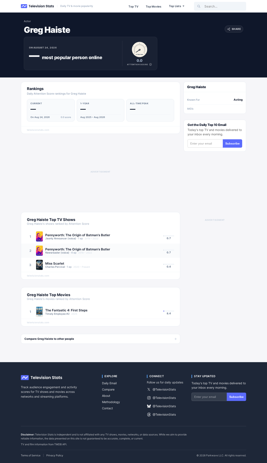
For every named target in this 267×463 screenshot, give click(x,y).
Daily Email (109, 383)
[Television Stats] (37, 6)
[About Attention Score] (150, 64)
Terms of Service (30, 455)
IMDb (190, 108)
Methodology (111, 402)
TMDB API (60, 444)
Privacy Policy (54, 455)
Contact (107, 408)
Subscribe (232, 143)
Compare (108, 389)
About (106, 395)
